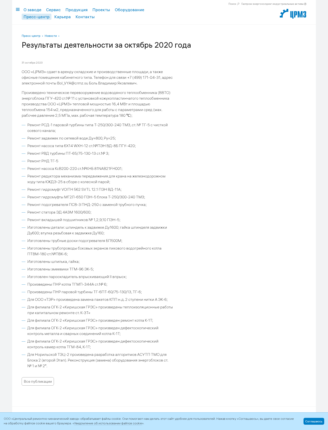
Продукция (76, 9)
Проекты (101, 9)
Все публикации (38, 381)
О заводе (32, 9)
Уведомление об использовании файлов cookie (108, 423)
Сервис (53, 9)
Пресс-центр (37, 16)
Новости (51, 36)
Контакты (85, 16)
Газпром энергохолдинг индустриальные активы (272, 4)
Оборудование (129, 9)
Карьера (62, 16)
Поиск (232, 4)
